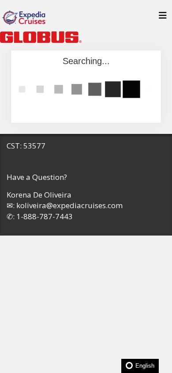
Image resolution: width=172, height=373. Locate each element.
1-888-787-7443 (44, 216)
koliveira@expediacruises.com (69, 205)
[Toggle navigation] (163, 18)
